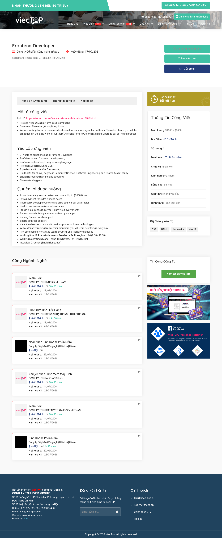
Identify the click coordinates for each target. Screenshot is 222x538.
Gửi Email (189, 68)
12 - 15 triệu (49, 446)
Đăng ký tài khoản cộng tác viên (185, 5)
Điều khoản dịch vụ (144, 498)
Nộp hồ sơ (87, 100)
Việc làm (91, 23)
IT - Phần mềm (173, 157)
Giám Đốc (35, 278)
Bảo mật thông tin (144, 505)
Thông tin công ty (64, 100)
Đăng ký (167, 16)
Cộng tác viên (120, 23)
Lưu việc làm (188, 58)
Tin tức (189, 23)
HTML (164, 229)
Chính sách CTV (142, 511)
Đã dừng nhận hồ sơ (188, 48)
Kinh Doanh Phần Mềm (43, 438)
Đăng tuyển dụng (168, 23)
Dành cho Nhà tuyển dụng (193, 16)
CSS (154, 229)
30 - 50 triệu (55, 286)
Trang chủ (72, 23)
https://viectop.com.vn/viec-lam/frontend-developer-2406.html (61, 118)
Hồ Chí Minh (170, 139)
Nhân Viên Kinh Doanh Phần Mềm (50, 342)
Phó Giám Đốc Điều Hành (45, 310)
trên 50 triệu (55, 318)
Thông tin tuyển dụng (33, 100)
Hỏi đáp (138, 518)
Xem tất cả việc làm (178, 273)
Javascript (178, 229)
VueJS (192, 229)
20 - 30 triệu (55, 382)
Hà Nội (34, 350)
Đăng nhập (150, 16)
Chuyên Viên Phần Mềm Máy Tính (50, 374)
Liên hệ (205, 23)
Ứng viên (145, 23)
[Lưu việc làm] (139, 276)
